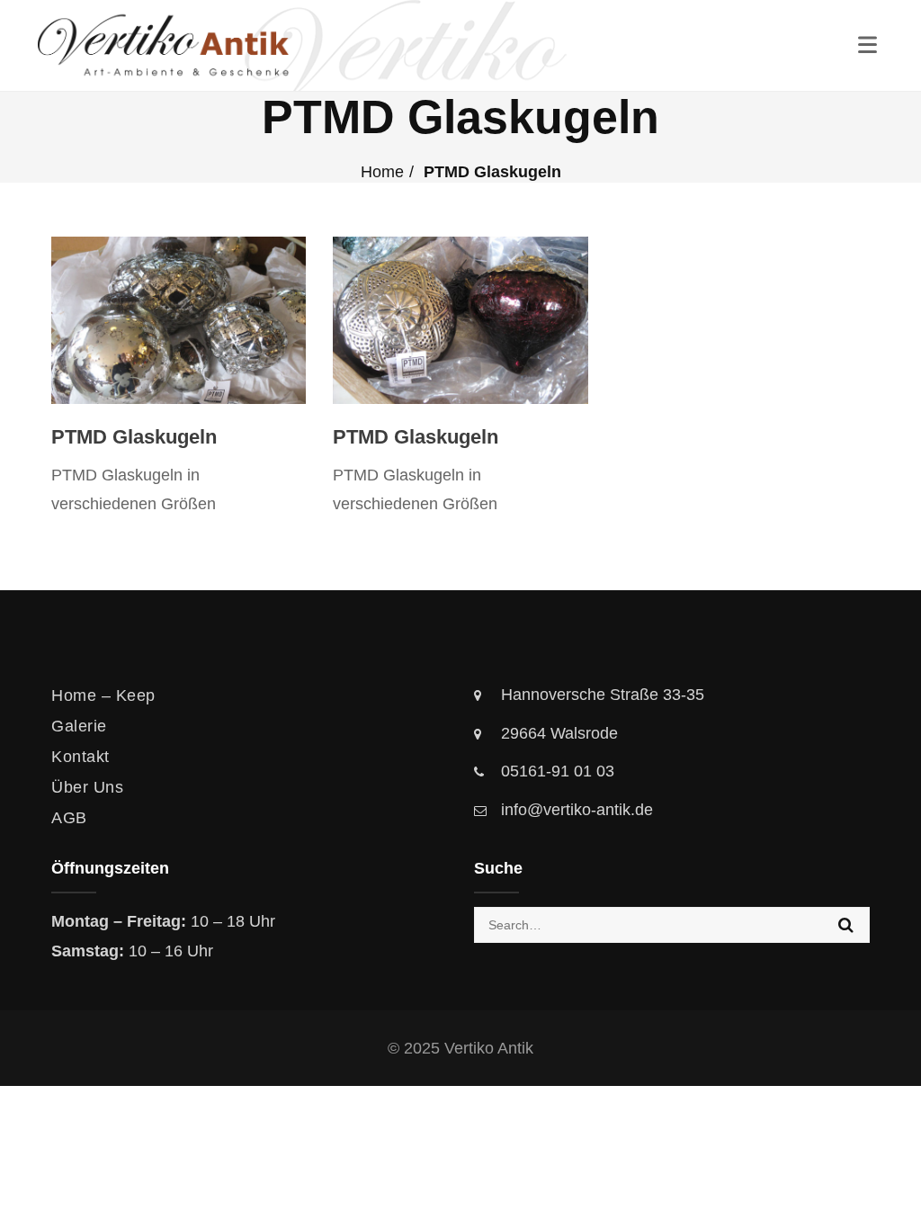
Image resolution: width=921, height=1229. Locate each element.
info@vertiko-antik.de (577, 810)
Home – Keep (103, 695)
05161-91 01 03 (557, 771)
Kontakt (80, 757)
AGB (69, 818)
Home (382, 172)
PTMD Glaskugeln (134, 437)
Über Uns (87, 787)
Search (846, 925)
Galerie (79, 726)
